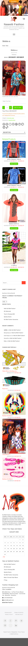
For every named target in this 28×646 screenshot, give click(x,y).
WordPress (15, 634)
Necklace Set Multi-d (7, 479)
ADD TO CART (14, 228)
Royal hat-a (5, 388)
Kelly (5, 341)
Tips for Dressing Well (9, 314)
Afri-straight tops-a (14, 159)
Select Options (14, 164)
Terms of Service (18, 612)
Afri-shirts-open (10, 118)
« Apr (3, 557)
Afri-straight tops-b (14, 185)
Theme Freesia (21, 632)
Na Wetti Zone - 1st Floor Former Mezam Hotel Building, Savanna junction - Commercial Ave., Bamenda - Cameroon (13, 593)
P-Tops (5, 580)
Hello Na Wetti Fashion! (9, 308)
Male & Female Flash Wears (11, 577)
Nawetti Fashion (14, 24)
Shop (7, 45)
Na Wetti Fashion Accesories (11, 319)
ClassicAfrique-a (6, 454)
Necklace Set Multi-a (7, 415)
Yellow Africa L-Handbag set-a (9, 371)
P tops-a (14, 265)
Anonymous (7, 332)
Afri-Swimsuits (7, 311)
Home (3, 45)
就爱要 (5, 330)
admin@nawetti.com (8, 600)
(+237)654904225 (7, 597)
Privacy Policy (9, 614)
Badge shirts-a (14, 224)
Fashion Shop (8, 612)
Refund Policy (19, 614)
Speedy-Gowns (7, 316)
